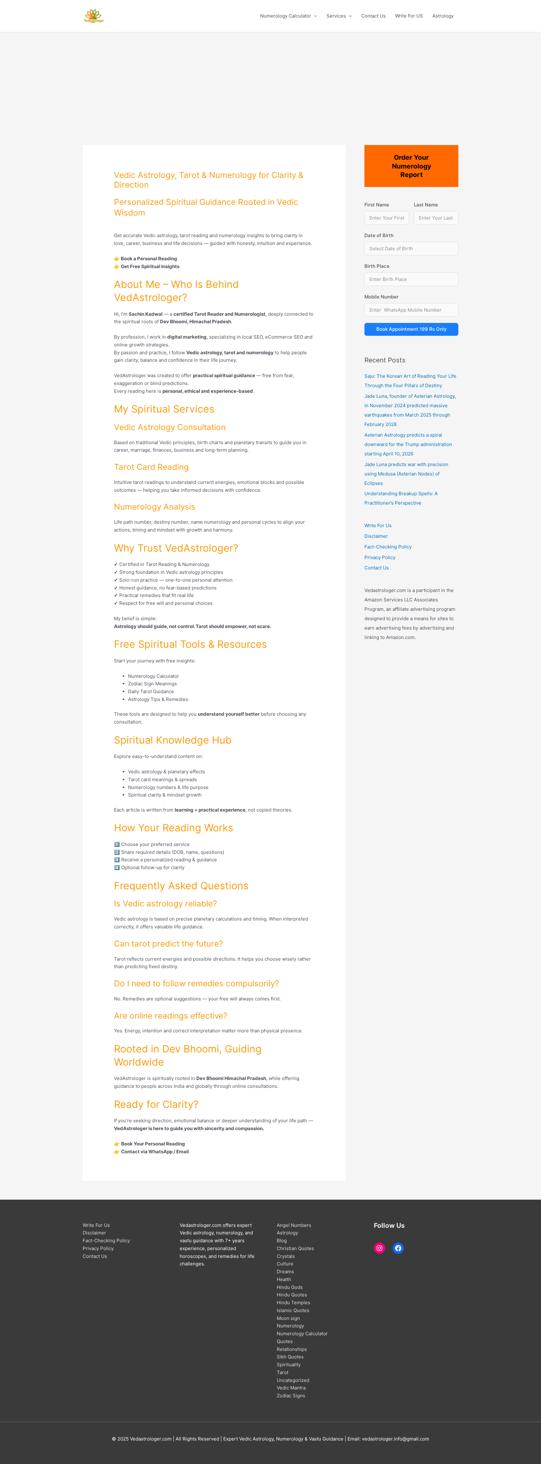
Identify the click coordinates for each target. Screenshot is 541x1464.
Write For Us (378, 525)
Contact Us (373, 16)
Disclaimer (376, 536)
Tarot (282, 1372)
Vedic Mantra (291, 1388)
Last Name (426, 205)
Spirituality (289, 1365)
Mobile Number (381, 297)
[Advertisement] (270, 79)
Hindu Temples (293, 1303)
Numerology (290, 1326)
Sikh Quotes (290, 1357)
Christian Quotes (295, 1248)
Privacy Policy (379, 557)
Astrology (443, 16)
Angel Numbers (294, 1225)
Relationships (292, 1349)
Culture (285, 1264)
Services (336, 16)
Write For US (409, 16)
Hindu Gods (290, 1287)
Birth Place (376, 266)
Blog (282, 1240)
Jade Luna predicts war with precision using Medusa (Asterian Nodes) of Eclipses (406, 473)
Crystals (286, 1256)
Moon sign (288, 1318)
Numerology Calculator (285, 16)
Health (284, 1279)
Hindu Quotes (292, 1295)
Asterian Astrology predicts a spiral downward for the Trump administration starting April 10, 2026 (408, 444)
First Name (376, 205)
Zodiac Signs (291, 1396)
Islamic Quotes (293, 1310)
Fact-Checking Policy (388, 547)
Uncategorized (293, 1380)
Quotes (285, 1341)
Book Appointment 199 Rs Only (411, 329)
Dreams (285, 1272)
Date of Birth (379, 235)
